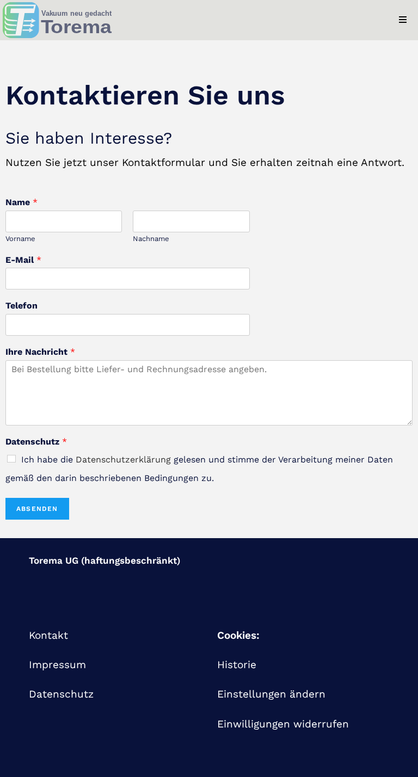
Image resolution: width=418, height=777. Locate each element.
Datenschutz (36, 441)
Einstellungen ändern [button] (271, 694)
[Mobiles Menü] (408, 20)
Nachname (151, 239)
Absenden (37, 509)
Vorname (20, 239)
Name (21, 202)
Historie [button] (236, 664)
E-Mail (23, 260)
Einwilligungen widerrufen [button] (283, 724)
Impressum (57, 664)
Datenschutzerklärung (123, 459)
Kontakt (48, 635)
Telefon (21, 305)
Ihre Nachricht (40, 352)
